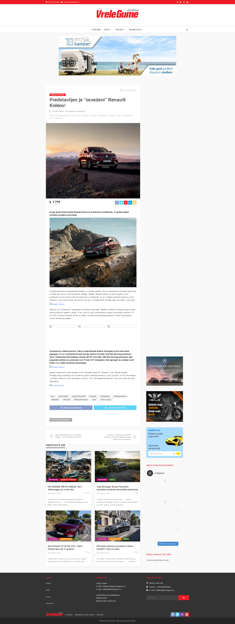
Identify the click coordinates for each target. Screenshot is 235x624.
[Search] (187, 29)
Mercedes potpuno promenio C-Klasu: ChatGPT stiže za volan (115, 547)
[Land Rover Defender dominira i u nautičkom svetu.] (178, 530)
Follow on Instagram (169, 544)
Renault (118, 115)
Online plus (135, 30)
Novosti (85, 115)
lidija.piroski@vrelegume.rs (114, 586)
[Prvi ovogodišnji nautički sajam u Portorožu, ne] (157, 530)
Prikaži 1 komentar (62, 420)
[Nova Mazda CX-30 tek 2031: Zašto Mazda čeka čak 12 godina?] (68, 526)
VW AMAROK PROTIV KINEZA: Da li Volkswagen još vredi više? (65, 488)
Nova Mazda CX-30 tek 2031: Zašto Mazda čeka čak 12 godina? (65, 547)
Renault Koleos (128, 115)
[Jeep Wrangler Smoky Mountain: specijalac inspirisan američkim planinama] (117, 466)
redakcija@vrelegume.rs (111, 589)
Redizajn (112, 115)
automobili (65, 115)
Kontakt (100, 614)
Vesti (107, 30)
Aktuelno (53, 480)
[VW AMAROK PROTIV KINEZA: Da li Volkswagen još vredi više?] (68, 466)
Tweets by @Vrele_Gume (157, 560)
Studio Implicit (129, 621)
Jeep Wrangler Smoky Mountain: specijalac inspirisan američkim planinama (117, 488)
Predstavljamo (57, 95)
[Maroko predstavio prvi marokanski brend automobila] (178, 488)
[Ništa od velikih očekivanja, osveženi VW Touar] (157, 488)
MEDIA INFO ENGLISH (106, 601)
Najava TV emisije (68, 480)
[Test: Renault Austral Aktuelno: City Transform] (178, 509)
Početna (96, 30)
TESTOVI (119, 30)
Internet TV (50, 603)
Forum (48, 597)
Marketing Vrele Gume (84, 614)
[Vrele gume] (117, 15)
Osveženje (92, 115)
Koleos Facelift (76, 115)
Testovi (48, 583)
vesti (51, 118)
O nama (68, 614)
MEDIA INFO (101, 598)
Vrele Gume (58, 118)
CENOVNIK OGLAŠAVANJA (107, 595)
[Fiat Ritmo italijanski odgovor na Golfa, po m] (157, 509)
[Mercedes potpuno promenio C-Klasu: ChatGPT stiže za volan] (117, 526)
